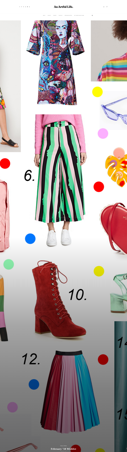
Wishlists (65, 445)
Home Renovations (68, 15)
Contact (49, 15)
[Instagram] (23, 6)
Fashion (54, 15)
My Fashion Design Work (79, 15)
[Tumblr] (25, 6)
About (44, 15)
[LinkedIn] (27, 6)
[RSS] (29, 6)
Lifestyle (60, 15)
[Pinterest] (21, 6)
